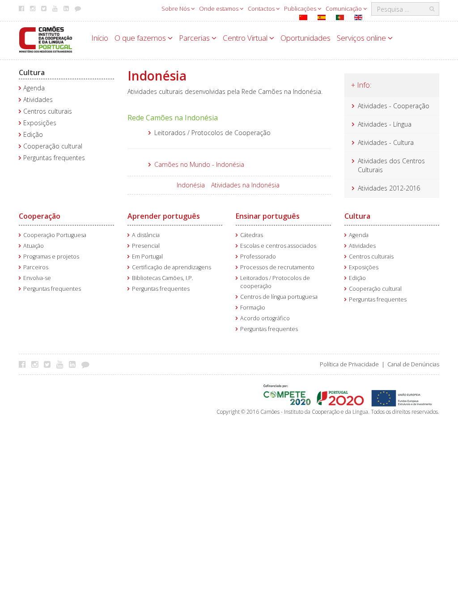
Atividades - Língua (384, 124)
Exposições (39, 123)
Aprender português (163, 216)
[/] (45, 38)
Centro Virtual (246, 38)
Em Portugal (147, 256)
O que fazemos (141, 38)
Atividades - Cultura (386, 142)
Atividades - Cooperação (393, 106)
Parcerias (195, 38)
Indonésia (191, 185)
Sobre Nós (176, 8)
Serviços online (362, 38)
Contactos (262, 8)
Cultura (32, 72)
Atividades (38, 99)
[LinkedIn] (74, 364)
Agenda (34, 88)
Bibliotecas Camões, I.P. (162, 278)
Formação (252, 307)
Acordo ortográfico (265, 318)
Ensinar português (268, 216)
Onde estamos (219, 8)
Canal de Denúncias (413, 364)
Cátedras (251, 235)
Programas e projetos (51, 256)
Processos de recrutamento (277, 267)
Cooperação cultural (52, 146)
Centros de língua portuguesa (279, 297)
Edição (33, 134)
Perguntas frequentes (54, 157)
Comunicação (344, 8)
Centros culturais (47, 111)
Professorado (258, 256)
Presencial (146, 246)
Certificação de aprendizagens (171, 267)
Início (99, 38)
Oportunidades (305, 38)
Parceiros (35, 267)
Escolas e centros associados (278, 246)
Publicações (301, 8)
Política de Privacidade (349, 364)
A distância (146, 235)
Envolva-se (37, 278)
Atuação (33, 246)
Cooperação (39, 216)
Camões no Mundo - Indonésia (199, 164)
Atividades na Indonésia (245, 185)
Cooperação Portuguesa (54, 235)
